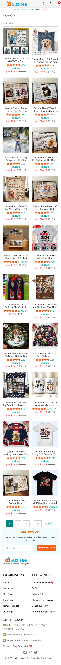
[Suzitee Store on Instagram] (30, 653)
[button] (13, 64)
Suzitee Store (19, 658)
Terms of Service (11, 605)
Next (47, 523)
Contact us (8, 588)
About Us (7, 582)
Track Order (8, 600)
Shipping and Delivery (42, 600)
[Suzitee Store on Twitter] (35, 653)
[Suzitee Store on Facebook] (25, 653)
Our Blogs (8, 611)
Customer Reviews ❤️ (43, 582)
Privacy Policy (39, 594)
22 (37, 523)
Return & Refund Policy (43, 611)
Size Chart (8, 594)
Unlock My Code (46, 547)
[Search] (43, 3)
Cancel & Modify (40, 605)
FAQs (34, 588)
